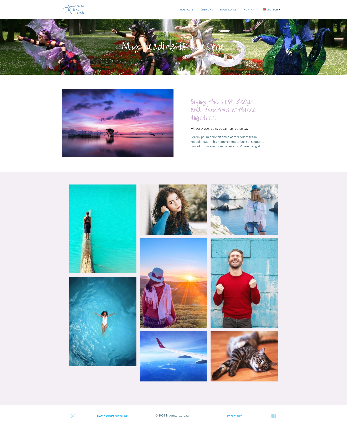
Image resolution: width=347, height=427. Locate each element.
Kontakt (250, 9)
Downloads (228, 9)
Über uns (206, 9)
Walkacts (186, 9)
